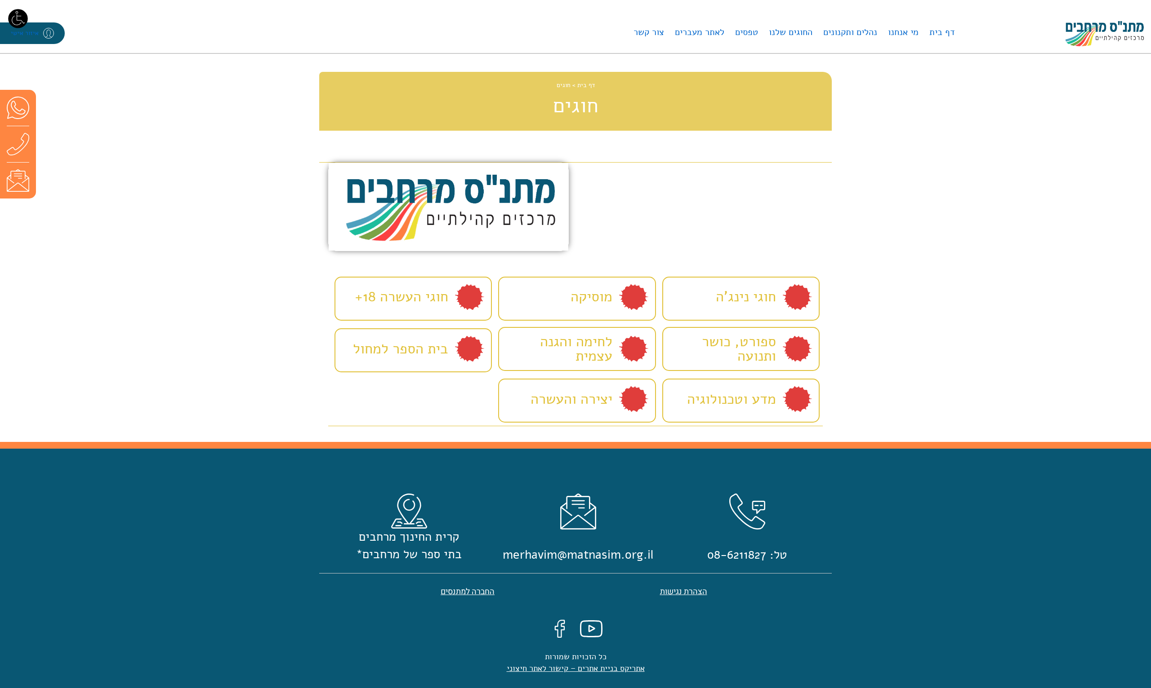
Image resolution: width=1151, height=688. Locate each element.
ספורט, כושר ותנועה (739, 349)
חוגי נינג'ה (746, 296)
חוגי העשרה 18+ (401, 296)
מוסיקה (591, 296)
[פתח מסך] (18, 18)
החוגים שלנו (790, 32)
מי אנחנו (903, 32)
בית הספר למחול (400, 348)
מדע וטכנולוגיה (731, 399)
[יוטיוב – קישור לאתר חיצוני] (591, 628)
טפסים (746, 32)
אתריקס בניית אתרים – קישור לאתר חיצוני (576, 668)
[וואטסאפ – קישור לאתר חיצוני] (18, 107)
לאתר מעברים (699, 32)
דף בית (942, 32)
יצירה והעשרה (571, 399)
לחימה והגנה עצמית (576, 349)
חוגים (564, 85)
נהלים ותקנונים (850, 32)
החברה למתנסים (468, 592)
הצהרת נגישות (683, 592)
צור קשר (648, 32)
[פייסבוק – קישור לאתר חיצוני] (560, 628)
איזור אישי (25, 33)
